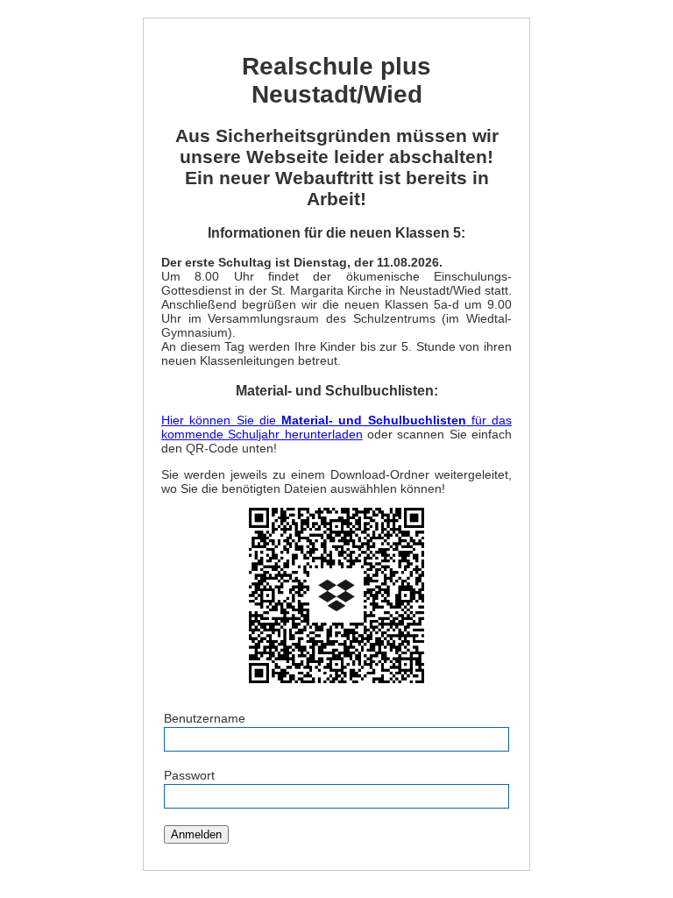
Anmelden (196, 834)
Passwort (189, 775)
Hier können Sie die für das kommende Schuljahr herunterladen (336, 427)
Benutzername (204, 718)
